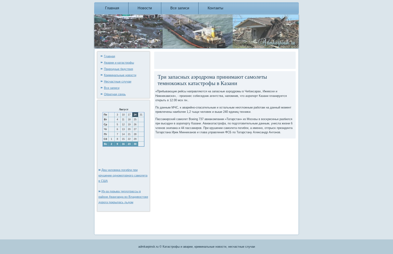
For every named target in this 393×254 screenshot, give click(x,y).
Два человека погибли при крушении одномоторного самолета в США (122, 175)
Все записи (179, 8)
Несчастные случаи (117, 81)
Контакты (215, 8)
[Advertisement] (208, 59)
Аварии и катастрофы (119, 62)
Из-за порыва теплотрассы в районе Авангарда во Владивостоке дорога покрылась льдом (123, 197)
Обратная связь (115, 94)
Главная (112, 8)
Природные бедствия (118, 69)
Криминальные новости (120, 75)
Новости (145, 8)
